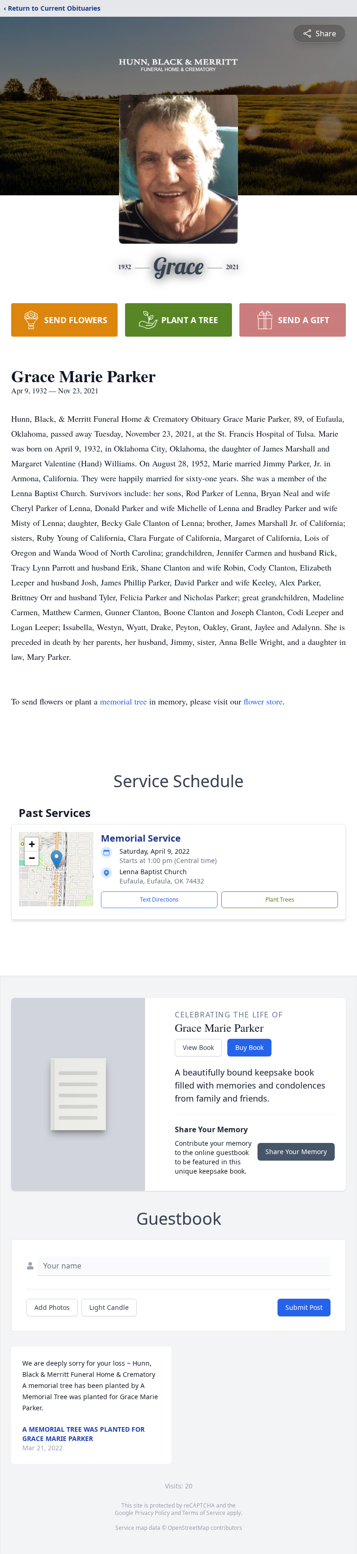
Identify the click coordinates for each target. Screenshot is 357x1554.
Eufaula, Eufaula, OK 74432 (161, 881)
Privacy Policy (152, 1513)
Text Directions (159, 899)
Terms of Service (203, 1513)
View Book (198, 1047)
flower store (263, 701)
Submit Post (304, 1307)
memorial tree (123, 701)
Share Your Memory (296, 1151)
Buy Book (249, 1047)
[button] (56, 859)
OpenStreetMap (188, 1528)
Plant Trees (279, 899)
